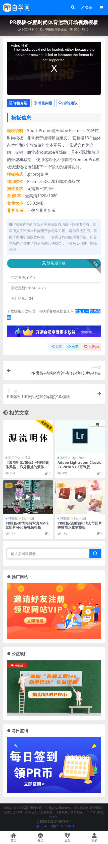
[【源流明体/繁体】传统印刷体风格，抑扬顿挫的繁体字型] (28, 436)
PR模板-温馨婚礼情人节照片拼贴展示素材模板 (80, 525)
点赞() (93, 347)
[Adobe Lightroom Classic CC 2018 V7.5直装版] (80, 436)
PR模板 (49, 29)
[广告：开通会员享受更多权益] (54, 332)
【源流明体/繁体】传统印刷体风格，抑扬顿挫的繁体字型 (27, 466)
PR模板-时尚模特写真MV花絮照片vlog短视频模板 (27, 525)
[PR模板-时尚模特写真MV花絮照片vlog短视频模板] (28, 497)
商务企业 (61, 29)
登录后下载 (56, 263)
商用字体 (14, 458)
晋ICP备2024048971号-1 (54, 821)
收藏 (75, 347)
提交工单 (82, 311)
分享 (58, 347)
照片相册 (28, 518)
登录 (88, 8)
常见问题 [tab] (45, 103)
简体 (28, 458)
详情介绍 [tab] (20, 103)
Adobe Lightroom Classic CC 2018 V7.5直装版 (79, 464)
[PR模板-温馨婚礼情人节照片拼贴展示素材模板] (80, 497)
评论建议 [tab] (71, 103)
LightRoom (79, 458)
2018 (63, 458)
